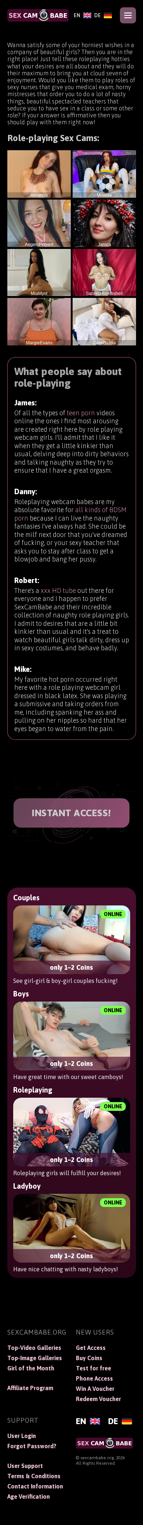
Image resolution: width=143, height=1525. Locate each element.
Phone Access (94, 1378)
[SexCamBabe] (38, 15)
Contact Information (35, 1486)
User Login (21, 1435)
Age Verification (28, 1496)
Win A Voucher (95, 1388)
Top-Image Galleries (34, 1357)
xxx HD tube (58, 590)
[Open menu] (128, 15)
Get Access (91, 1347)
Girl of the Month (30, 1368)
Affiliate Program (30, 1387)
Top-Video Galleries (34, 1347)
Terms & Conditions (33, 1476)
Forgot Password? (31, 1446)
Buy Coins (89, 1357)
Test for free (93, 1368)
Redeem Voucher (98, 1398)
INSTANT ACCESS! (71, 812)
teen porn (81, 413)
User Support (25, 1465)
